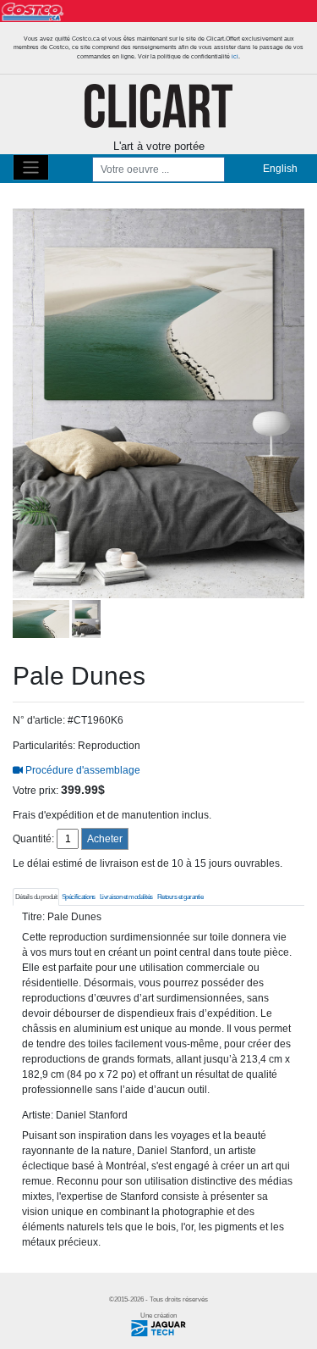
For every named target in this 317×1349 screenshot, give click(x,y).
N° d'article (38, 720)
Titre (32, 917)
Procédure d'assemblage (81, 770)
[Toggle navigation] (31, 167)
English (280, 169)
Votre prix (34, 791)
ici (235, 56)
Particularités (43, 746)
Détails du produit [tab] (36, 897)
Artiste (36, 1115)
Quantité (32, 839)
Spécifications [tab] (79, 897)
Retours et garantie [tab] (180, 897)
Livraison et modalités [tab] (126, 897)
